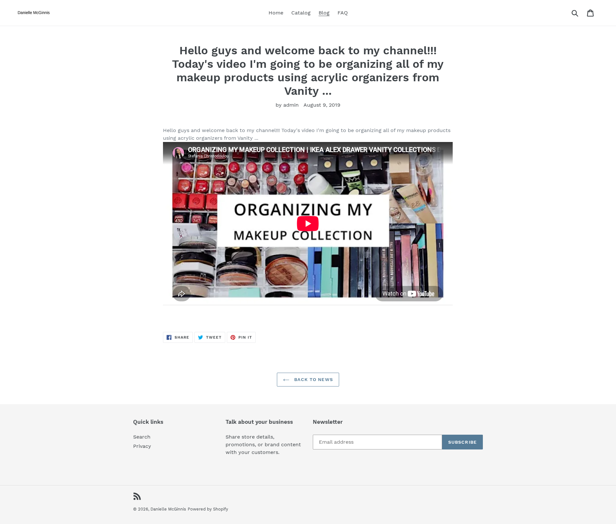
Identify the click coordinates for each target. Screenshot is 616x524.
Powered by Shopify (208, 509)
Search (141, 437)
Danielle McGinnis (168, 509)
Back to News (313, 379)
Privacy (142, 446)
